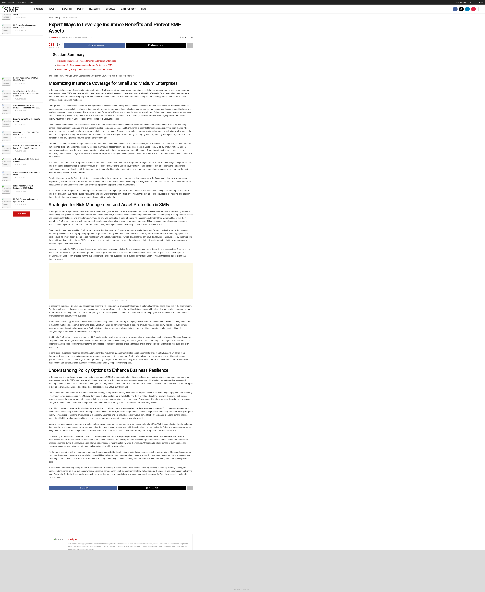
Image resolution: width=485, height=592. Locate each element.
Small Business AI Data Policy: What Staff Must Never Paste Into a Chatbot (26, 93)
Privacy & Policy (21, 2)
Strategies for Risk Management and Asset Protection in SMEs (85, 65)
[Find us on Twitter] (461, 9)
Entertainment (128, 9)
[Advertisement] (21, 55)
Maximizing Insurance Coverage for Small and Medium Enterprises (86, 61)
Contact (31, 2)
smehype (54, 37)
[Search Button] (482, 9)
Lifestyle (110, 9)
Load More (21, 214)
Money (80, 9)
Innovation (66, 9)
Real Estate (94, 9)
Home (51, 18)
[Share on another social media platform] (190, 45)
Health (52, 9)
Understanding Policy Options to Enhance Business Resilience (84, 69)
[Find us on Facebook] (455, 9)
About (4, 2)
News (143, 9)
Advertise (10, 2)
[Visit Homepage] (15, 9)
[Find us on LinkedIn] (467, 9)
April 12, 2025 (67, 37)
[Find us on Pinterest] (473, 9)
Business (38, 9)
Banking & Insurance (70, 18)
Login (481, 2)
